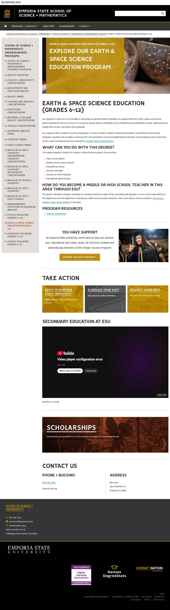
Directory (48, 26)
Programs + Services (24, 26)
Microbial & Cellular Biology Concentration (20, 119)
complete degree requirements (99, 141)
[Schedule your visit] (105, 299)
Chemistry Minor (17, 139)
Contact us (159, 596)
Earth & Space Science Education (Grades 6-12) (20, 226)
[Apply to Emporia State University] (62, 299)
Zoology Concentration (21, 126)
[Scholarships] (105, 435)
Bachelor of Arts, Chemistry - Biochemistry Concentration (17, 171)
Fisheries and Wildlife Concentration (20, 103)
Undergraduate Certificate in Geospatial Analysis (21, 207)
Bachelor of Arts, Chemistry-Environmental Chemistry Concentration (17, 156)
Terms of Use (158, 600)
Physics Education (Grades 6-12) (17, 216)
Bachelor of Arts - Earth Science (18, 197)
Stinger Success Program (79, 257)
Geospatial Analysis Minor (18, 132)
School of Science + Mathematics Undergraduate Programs (79, 34)
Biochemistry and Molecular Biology (18, 89)
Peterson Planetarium (56, 214)
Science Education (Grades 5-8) (17, 243)
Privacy (147, 600)
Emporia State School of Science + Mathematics (28, 34)
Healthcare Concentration (16, 111)
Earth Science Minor (19, 145)
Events (84, 26)
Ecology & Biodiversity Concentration (20, 81)
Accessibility (135, 600)
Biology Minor (15, 97)
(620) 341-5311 (49, 483)
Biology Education (17, 75)
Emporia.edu (12, 2)
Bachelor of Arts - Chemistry (18, 189)
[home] (5, 27)
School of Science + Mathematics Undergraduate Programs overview (19, 65)
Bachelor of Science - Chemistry (20, 181)
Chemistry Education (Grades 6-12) (19, 235)
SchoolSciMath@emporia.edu (21, 522)
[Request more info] (147, 299)
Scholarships (67, 26)
